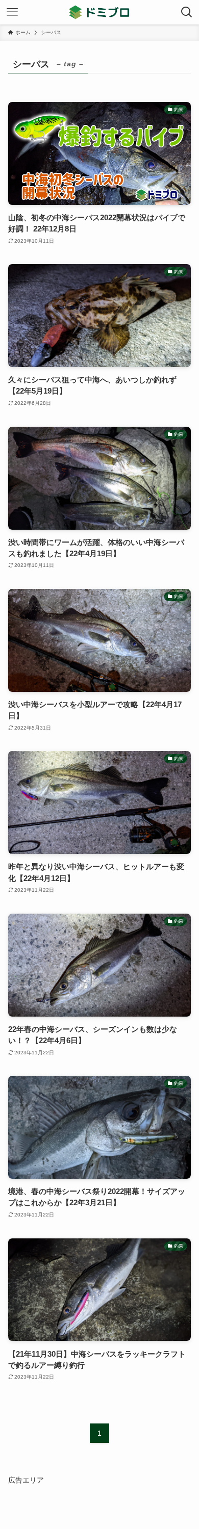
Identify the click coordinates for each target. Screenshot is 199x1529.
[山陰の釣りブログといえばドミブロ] (99, 12)
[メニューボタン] (12, 12)
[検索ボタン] (187, 12)
